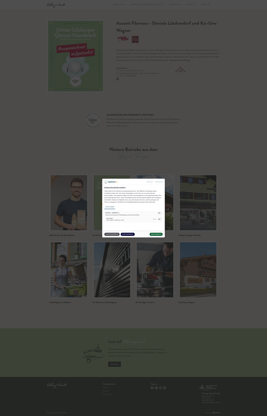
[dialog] (133, 208)
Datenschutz (159, 182)
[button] (159, 213)
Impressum (150, 182)
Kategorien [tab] (109, 207)
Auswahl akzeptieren (112, 234)
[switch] (160, 213)
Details (154, 219)
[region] (133, 206)
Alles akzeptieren (156, 234)
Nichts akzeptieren (127, 234)
